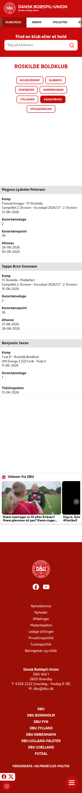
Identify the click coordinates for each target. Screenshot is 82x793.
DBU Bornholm (41, 715)
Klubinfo (55, 80)
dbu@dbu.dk (43, 689)
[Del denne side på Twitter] (11, 777)
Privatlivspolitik (41, 638)
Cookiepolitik (41, 644)
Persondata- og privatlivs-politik (41, 766)
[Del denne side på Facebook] (4, 777)
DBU (41, 709)
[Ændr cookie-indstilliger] (7, 786)
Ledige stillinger (41, 632)
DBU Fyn (41, 722)
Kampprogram (53, 90)
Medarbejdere (41, 625)
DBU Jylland (41, 728)
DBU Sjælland (41, 747)
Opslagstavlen (41, 109)
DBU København (41, 735)
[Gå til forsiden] (33, 8)
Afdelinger (41, 619)
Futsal (41, 754)
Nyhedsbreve (41, 606)
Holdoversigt (30, 80)
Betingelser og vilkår (41, 651)
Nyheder (41, 612)
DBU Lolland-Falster (41, 741)
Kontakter (26, 90)
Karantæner (53, 99)
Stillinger (27, 99)
